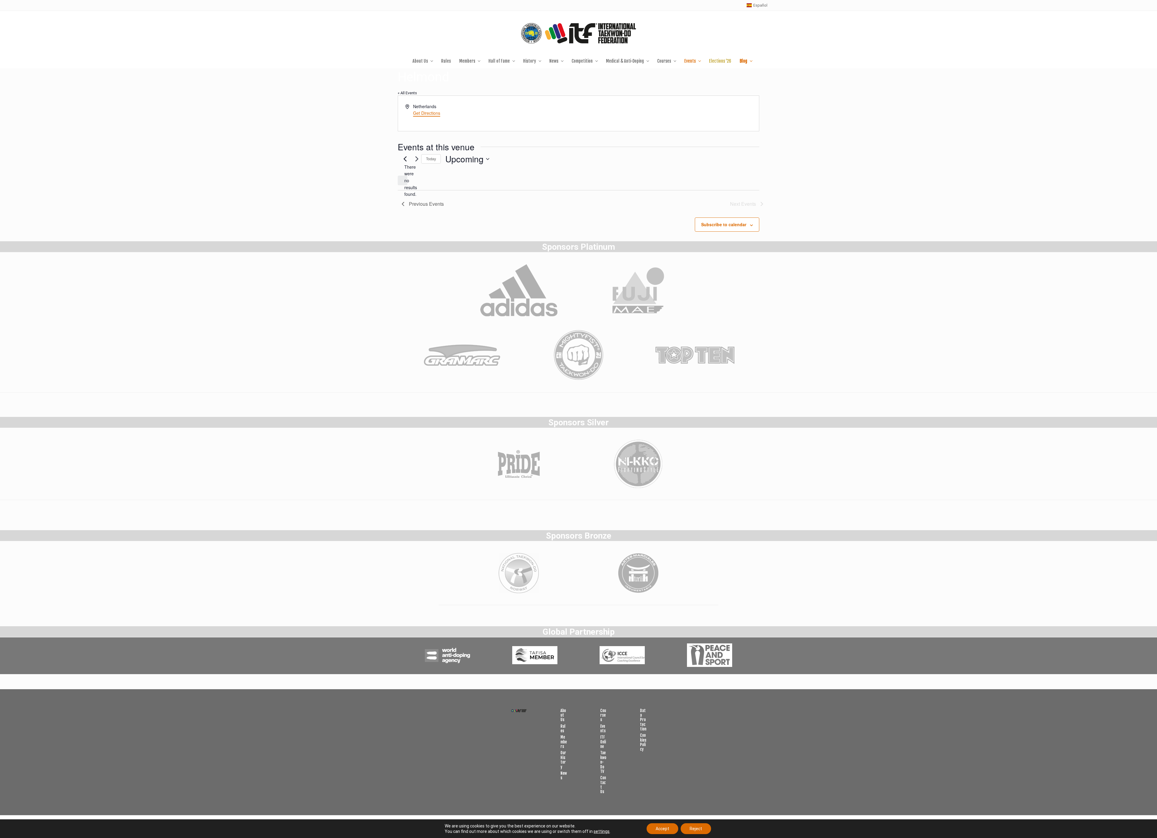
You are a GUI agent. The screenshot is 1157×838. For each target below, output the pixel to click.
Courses (603, 715)
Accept (662, 828)
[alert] (402, 180)
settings (602, 831)
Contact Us (603, 784)
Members (563, 742)
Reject (696, 828)
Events (603, 728)
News (563, 775)
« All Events (407, 93)
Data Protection (643, 719)
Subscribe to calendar (723, 224)
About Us (563, 715)
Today (431, 158)
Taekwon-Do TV (603, 762)
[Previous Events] (405, 159)
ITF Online (603, 742)
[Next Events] (417, 159)
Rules (562, 728)
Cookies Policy (643, 742)
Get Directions (426, 113)
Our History (563, 759)
